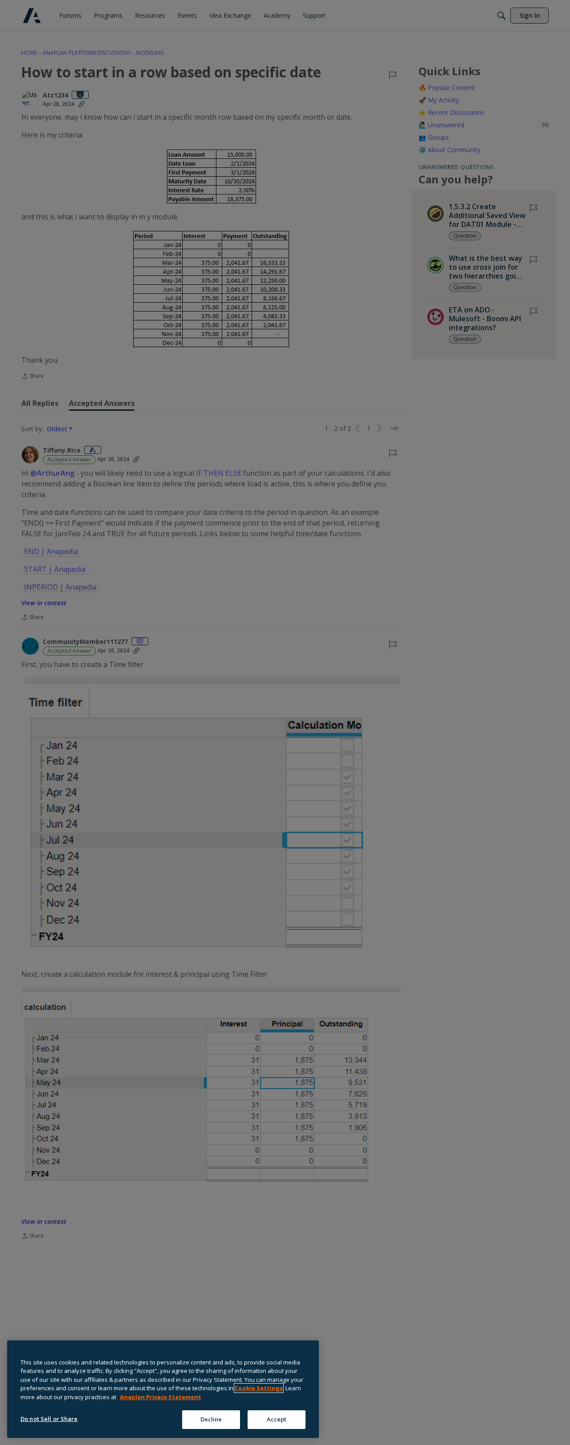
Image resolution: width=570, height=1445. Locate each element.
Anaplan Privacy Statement (160, 1397)
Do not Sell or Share (49, 1419)
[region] (163, 1389)
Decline (211, 1419)
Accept (277, 1419)
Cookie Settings (259, 1388)
